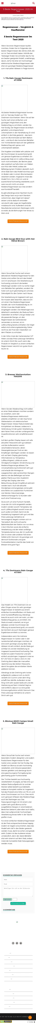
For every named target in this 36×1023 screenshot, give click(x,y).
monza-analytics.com (18, 1006)
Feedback (18, 994)
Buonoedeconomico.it (18, 957)
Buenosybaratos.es (18, 953)
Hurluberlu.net (18, 979)
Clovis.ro (18, 966)
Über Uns (18, 998)
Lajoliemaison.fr (18, 962)
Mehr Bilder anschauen (14, 98)
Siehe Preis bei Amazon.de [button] (18, 221)
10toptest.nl (18, 975)
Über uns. (21, 19)
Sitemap (18, 1002)
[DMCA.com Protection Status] (6, 1022)
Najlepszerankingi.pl (18, 970)
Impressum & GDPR (18, 989)
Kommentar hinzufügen (19, 903)
